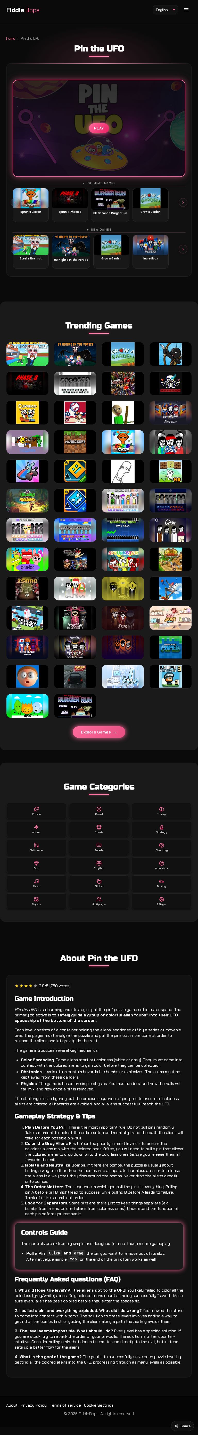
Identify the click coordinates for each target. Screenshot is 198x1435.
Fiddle (22, 10)
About (12, 1405)
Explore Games (96, 732)
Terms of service (65, 1405)
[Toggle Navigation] (186, 9)
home (10, 38)
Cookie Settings (98, 1405)
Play (99, 128)
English (162, 9)
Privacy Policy (34, 1405)
